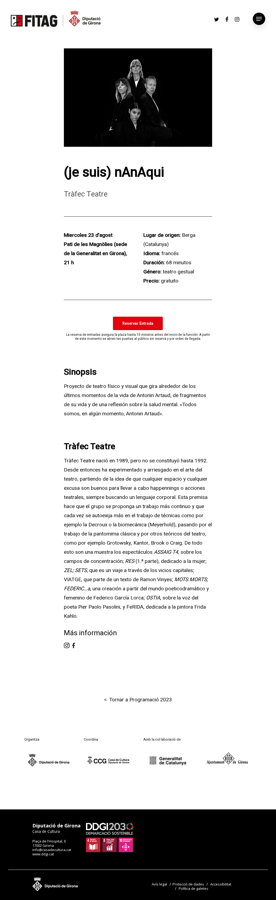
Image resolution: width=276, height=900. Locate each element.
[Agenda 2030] (109, 850)
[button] (138, 323)
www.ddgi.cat (43, 854)
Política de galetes (193, 888)
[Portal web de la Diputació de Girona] (55, 889)
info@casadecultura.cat (51, 849)
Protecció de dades (188, 884)
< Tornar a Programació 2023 (138, 699)
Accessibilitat (220, 884)
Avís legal (159, 884)
